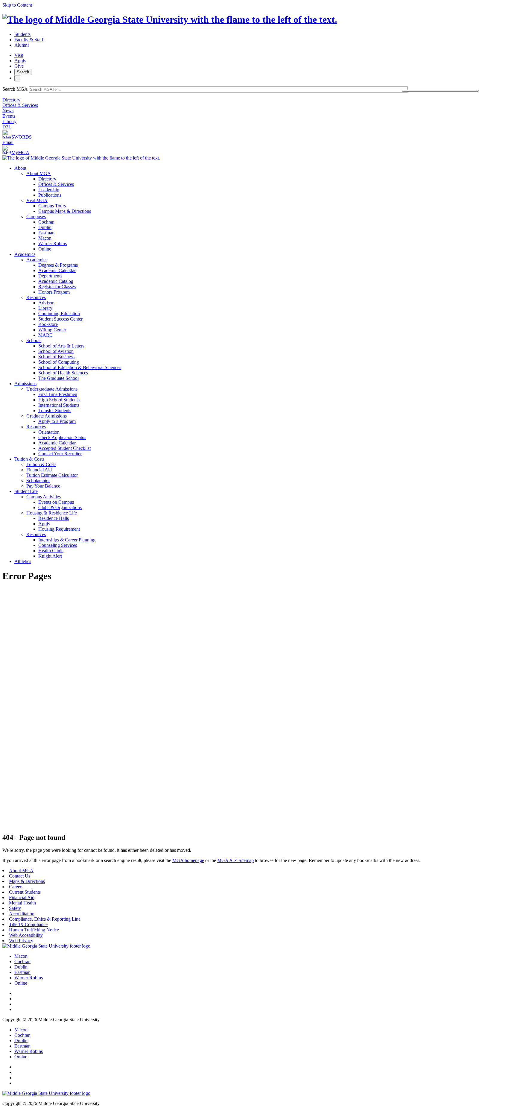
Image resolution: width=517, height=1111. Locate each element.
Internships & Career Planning (66, 539)
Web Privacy (21, 940)
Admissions (25, 383)
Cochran (46, 221)
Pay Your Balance (43, 485)
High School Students (59, 399)
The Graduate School (58, 378)
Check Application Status (62, 437)
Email (7, 142)
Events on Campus (56, 502)
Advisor (46, 302)
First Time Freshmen (57, 394)
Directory (11, 99)
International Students (58, 405)
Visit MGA (37, 200)
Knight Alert (50, 555)
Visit (18, 55)
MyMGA (20, 152)
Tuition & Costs (29, 459)
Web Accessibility (26, 935)
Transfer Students (54, 410)
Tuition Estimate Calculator (52, 475)
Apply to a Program (57, 421)
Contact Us (19, 875)
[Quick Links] (17, 78)
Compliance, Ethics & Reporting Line (44, 919)
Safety (15, 908)
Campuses (36, 216)
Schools (33, 340)
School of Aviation (56, 351)
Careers (16, 886)
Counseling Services (57, 545)
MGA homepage (188, 860)
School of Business (56, 356)
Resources (36, 297)
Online (44, 248)
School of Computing (58, 362)
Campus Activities (43, 496)
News (7, 110)
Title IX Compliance (28, 924)
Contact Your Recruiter (60, 453)
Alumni (21, 45)
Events (8, 116)
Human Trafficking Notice (34, 929)
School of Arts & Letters (61, 345)
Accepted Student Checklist (64, 448)
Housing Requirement (59, 529)
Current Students (25, 892)
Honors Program (54, 292)
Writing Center (52, 329)
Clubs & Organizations (60, 507)
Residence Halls (53, 518)
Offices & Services (20, 105)
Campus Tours (52, 205)
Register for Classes (57, 286)
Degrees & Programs (58, 265)
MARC (45, 335)
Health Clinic (50, 550)
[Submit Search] (440, 91)
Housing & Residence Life (51, 512)
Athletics (22, 561)
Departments (50, 275)
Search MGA (15, 89)
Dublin (44, 227)
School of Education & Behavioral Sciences (79, 367)
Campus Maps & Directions (64, 211)
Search (23, 72)
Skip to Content (17, 4)
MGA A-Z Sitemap (235, 860)
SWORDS (21, 136)
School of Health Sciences (63, 372)
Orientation (49, 432)
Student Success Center (60, 318)
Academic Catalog (55, 281)
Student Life (26, 491)
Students (22, 34)
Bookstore (48, 324)
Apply (20, 60)
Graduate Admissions (46, 415)
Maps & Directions (27, 881)
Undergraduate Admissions (51, 388)
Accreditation (21, 913)
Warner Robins (52, 243)
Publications (49, 195)
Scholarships (38, 480)
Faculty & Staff (28, 39)
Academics (24, 254)
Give (19, 66)
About (20, 168)
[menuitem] (264, 209)
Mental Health (22, 902)
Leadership (48, 189)
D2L (6, 126)
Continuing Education (59, 313)
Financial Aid (39, 469)
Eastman (46, 232)
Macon (44, 238)
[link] (46, 945)
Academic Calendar (57, 270)
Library (9, 121)
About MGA (38, 173)
